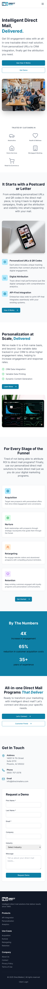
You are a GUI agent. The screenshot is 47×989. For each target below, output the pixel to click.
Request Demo (23, 875)
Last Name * (11, 810)
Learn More (8, 386)
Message (9, 854)
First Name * (11, 800)
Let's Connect (21, 716)
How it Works (9, 310)
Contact (5, 960)
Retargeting (6, 942)
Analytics (5, 924)
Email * (8, 821)
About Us (5, 957)
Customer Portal (21, 724)
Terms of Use (7, 967)
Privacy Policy (7, 963)
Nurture (5, 939)
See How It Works (23, 63)
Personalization (8, 921)
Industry (9, 843)
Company (9, 832)
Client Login (23, 982)
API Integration (8, 918)
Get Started (21, 599)
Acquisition (6, 935)
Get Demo (23, 70)
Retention (5, 946)
